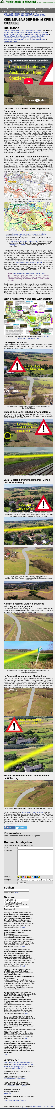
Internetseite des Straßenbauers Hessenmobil (29, 273)
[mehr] (22, 927)
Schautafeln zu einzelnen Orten (29, 338)
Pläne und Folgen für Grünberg (14, 36)
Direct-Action (5, 9)
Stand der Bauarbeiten (11, 38)
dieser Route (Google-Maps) (32, 812)
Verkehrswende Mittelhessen (19, 13)
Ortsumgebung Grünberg (17, 245)
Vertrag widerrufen (28, 1108)
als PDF (47, 337)
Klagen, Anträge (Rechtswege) (31, 38)
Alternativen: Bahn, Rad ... (35, 36)
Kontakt (32, 1106)
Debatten (4, 11)
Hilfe (16, 893)
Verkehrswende (39, 14)
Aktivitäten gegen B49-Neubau (14, 40)
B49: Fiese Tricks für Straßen (31, 31)
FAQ (44, 1106)
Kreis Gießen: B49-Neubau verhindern (17, 1063)
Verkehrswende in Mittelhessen (15, 1079)
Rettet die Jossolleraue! (12, 31)
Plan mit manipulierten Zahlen (14, 32)
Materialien (31, 11)
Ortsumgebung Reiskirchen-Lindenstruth (23, 241)
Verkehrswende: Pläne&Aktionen (15, 1086)
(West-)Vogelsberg (27, 14)
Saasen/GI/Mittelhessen (17, 11)
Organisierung (29, 9)
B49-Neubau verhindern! (38, 16)
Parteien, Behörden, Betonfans (37, 34)
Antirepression (17, 9)
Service (39, 11)
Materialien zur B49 (10, 41)
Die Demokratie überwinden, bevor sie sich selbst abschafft (18, 1065)
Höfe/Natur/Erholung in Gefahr (36, 32)
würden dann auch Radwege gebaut (29, 263)
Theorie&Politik (47, 9)
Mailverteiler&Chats (19, 1068)
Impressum (38, 1106)
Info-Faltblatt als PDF (35, 201)
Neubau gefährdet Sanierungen (15, 34)
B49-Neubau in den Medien (36, 40)
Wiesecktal (33, 13)
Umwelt (38, 9)
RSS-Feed (50, 1106)
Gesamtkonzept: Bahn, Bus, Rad (15, 1100)
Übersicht (7, 1093)
